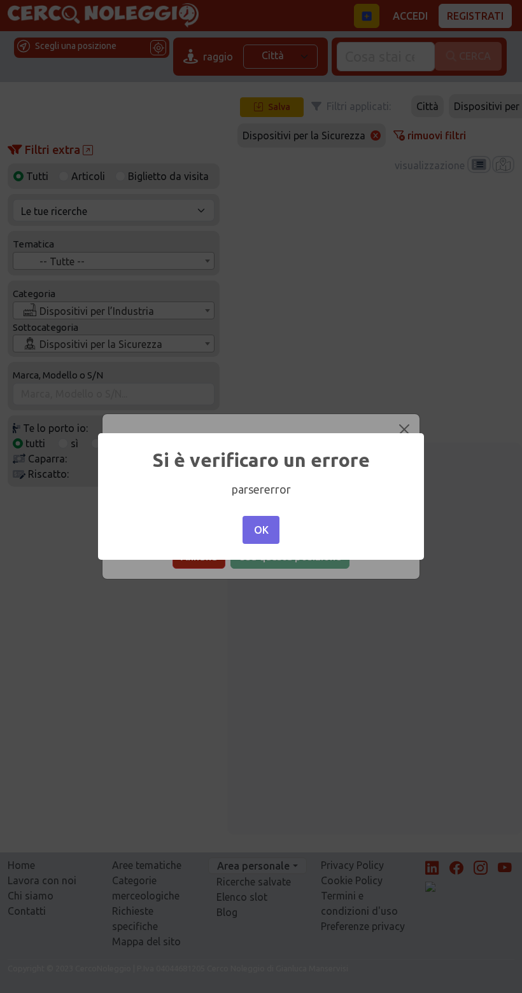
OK (261, 530)
